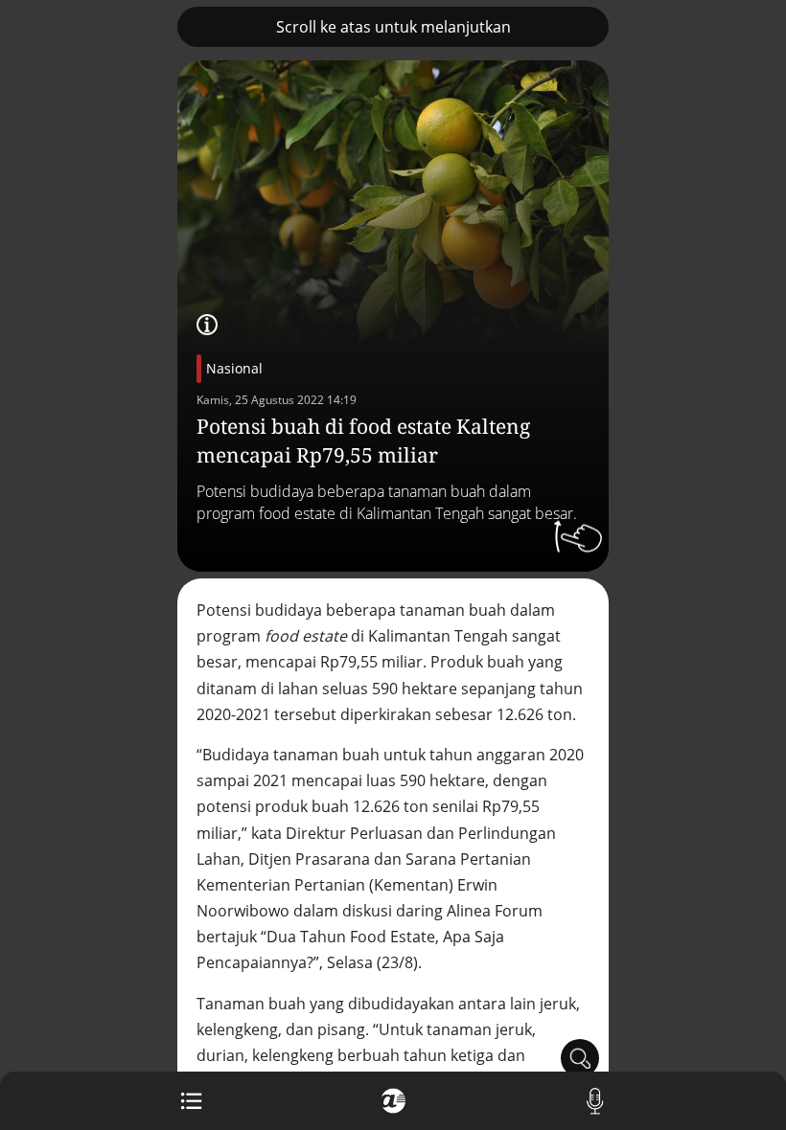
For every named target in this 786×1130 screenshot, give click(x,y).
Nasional (234, 368)
